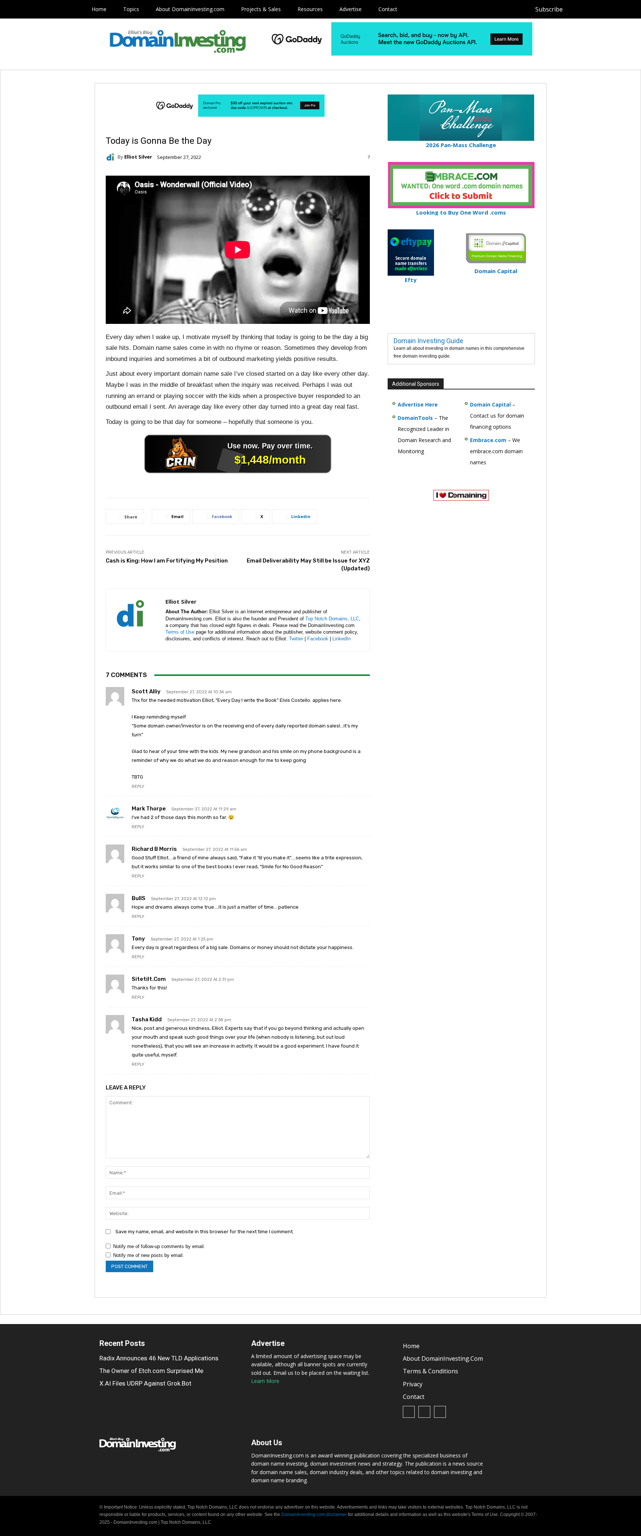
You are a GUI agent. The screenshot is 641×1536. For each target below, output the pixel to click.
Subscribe (549, 9)
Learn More (265, 1380)
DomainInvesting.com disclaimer (314, 1514)
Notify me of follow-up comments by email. (159, 1246)
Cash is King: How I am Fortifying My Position (167, 560)
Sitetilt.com (149, 979)
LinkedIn (341, 638)
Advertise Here (418, 404)
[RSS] (592, 9)
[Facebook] (575, 9)
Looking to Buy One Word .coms (461, 212)
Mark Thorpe (149, 808)
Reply (138, 786)
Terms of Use (179, 632)
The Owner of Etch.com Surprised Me (151, 1370)
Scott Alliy (146, 691)
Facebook (317, 638)
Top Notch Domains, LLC (332, 618)
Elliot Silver (138, 157)
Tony (138, 938)
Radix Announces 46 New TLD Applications (158, 1358)
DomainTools (415, 417)
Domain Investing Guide (428, 341)
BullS (138, 898)
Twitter (296, 638)
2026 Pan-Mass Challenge (461, 145)
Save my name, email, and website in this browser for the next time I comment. (204, 1231)
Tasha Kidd (147, 1019)
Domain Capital (490, 404)
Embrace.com (488, 440)
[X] (609, 9)
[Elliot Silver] (112, 157)
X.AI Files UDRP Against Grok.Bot (145, 1383)
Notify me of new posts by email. (148, 1255)
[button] (623, 9)
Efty (411, 279)
